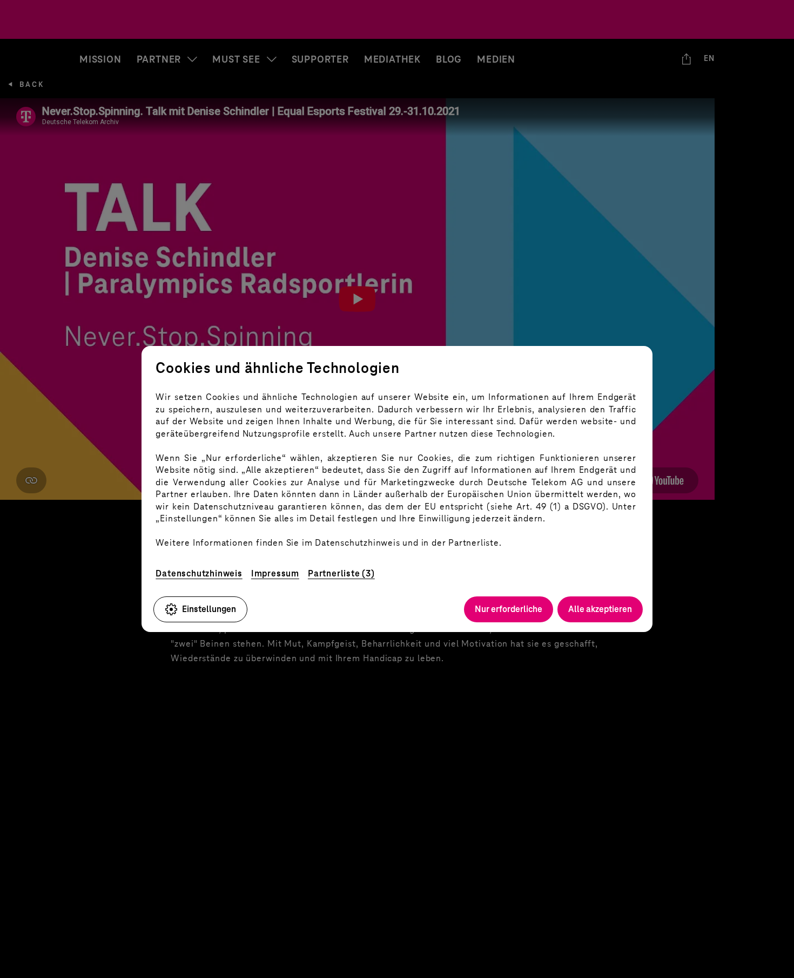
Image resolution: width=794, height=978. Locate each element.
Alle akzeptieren (600, 609)
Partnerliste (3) (341, 573)
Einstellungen (209, 609)
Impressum (275, 573)
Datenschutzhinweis (199, 573)
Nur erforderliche (508, 609)
